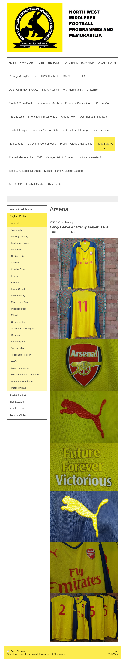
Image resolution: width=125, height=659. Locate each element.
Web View (113, 654)
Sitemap (21, 651)
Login (115, 651)
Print (13, 651)
